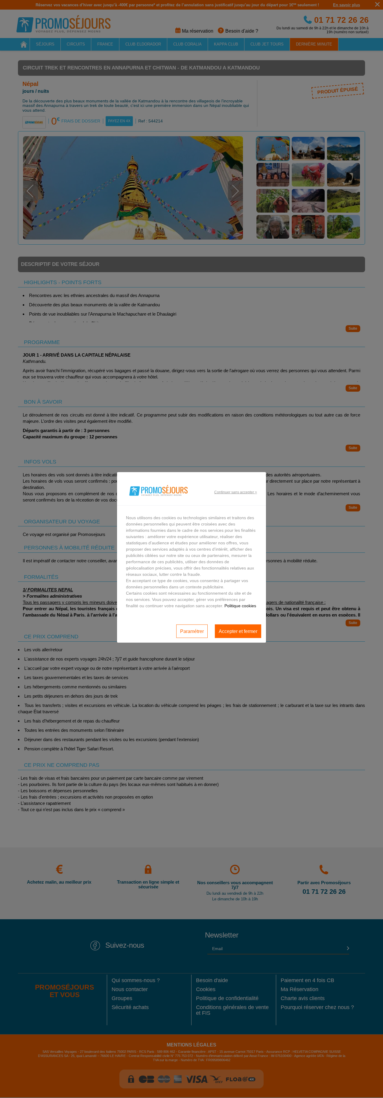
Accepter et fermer (238, 631)
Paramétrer (192, 631)
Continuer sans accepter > (235, 492)
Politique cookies (240, 605)
